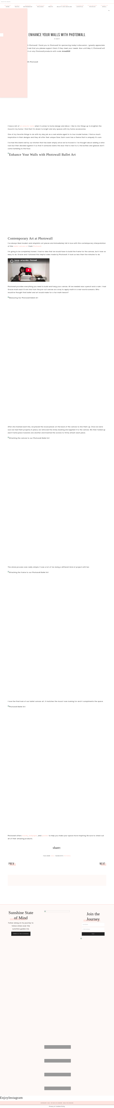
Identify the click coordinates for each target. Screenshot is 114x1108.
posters (45, 836)
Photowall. (37, 246)
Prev (11, 863)
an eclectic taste (26, 126)
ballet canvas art (21, 246)
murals (25, 836)
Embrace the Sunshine (21, 933)
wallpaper (33, 836)
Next (102, 863)
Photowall (67, 856)
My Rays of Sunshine (57, 20)
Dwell (53, 856)
